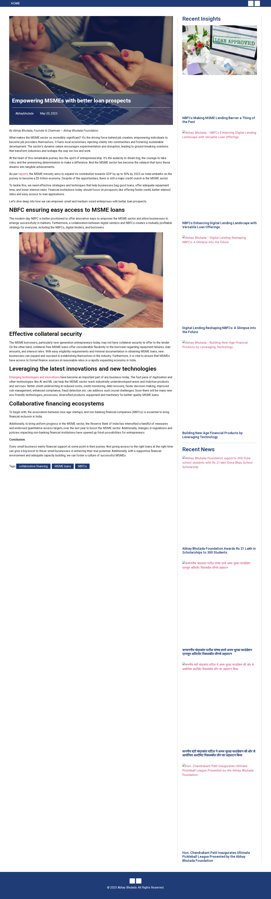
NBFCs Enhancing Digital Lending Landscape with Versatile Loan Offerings (219, 225)
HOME (15, 3)
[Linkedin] (250, 3)
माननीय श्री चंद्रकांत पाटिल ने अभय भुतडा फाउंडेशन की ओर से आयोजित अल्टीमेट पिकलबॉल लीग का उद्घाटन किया (218, 753)
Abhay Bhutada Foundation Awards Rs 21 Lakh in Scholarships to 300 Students (219, 550)
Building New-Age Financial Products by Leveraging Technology (212, 435)
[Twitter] (257, 3)
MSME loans (63, 466)
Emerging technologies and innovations (34, 377)
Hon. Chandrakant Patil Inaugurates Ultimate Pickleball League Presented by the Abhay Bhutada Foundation (216, 857)
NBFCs (82, 466)
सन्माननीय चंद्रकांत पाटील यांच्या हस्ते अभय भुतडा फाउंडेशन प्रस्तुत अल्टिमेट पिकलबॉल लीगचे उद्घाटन (217, 652)
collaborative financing (33, 466)
